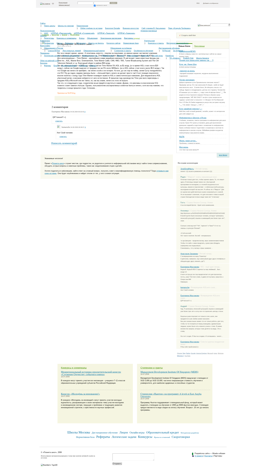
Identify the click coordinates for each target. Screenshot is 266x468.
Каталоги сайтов (113, 43)
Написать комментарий (64, 143)
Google (193, 353)
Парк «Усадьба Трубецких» (179, 28)
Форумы (47, 66)
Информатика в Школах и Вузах (192, 118)
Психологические (47, 31)
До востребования (69, 66)
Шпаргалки (81, 43)
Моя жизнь (183, 147)
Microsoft (210, 353)
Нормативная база (131, 43)
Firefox (188, 353)
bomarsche (185, 287)
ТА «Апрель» (175, 58)
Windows (220, 353)
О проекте (199, 456)
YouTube (187, 356)
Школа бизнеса (202, 58)
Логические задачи (52, 56)
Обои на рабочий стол (49, 61)
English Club (188, 58)
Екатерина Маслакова (190, 267)
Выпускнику (45, 46)
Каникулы (170, 56)
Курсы (81, 38)
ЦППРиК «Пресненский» (61, 33)
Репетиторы (49, 38)
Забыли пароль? (64, 5)
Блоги (56, 66)
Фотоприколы (132, 56)
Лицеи (123, 432)
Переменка (44, 53)
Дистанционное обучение (169, 48)
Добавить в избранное (210, 3)
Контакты (83, 66)
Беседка (43, 63)
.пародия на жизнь (187, 71)
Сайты (42, 23)
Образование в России (53, 48)
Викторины (132, 38)
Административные (149, 31)
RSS (198, 3)
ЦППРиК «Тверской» (106, 33)
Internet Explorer (201, 353)
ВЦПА (181, 137)
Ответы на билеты (96, 43)
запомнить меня (101, 5)
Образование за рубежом (121, 48)
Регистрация (63, 2)
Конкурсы (145, 436)
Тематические (82, 26)
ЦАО (46, 33)
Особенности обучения (143, 51)
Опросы (93, 66)
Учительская (149, 41)
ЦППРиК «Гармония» (126, 33)
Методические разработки (177, 43)
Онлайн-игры (157, 56)
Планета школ (54, 16)
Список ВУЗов (54, 51)
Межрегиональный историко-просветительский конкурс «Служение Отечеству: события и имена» (91, 373)
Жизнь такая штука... (188, 141)
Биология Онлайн (112, 28)
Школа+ (43, 36)
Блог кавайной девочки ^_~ (190, 109)
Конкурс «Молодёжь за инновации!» (80, 393)
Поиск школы (49, 26)
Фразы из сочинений (162, 437)
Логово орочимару (187, 80)
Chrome (179, 353)
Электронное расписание (110, 38)
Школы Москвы (78, 432)
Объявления (92, 38)
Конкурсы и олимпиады (66, 38)
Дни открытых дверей (72, 51)
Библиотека (45, 41)
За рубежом (178, 51)
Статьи (59, 43)
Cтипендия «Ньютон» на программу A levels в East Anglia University (170, 395)
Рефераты (69, 43)
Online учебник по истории (91, 28)
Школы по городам (66, 26)
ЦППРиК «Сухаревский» (84, 33)
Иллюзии (120, 56)
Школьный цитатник (71, 56)
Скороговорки (181, 437)
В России (166, 51)
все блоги (223, 155)
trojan (215, 353)
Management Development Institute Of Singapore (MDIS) (169, 371)
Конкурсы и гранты (156, 43)
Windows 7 (180, 356)
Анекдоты (145, 56)
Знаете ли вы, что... (90, 56)
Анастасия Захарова (189, 254)
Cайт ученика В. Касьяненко (153, 28)
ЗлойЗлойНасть (187, 169)
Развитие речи (108, 56)
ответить (58, 121)
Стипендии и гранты (122, 51)
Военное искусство (131, 28)
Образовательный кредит (94, 51)
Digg (184, 353)
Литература (49, 43)
